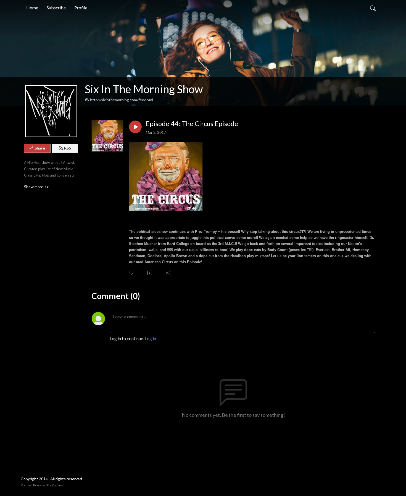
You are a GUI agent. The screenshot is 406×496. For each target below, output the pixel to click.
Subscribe (56, 7)
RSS (67, 148)
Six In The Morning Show (144, 89)
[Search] (373, 7)
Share (40, 148)
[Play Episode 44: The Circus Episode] (135, 127)
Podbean (58, 485)
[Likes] (131, 273)
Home (32, 7)
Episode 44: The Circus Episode (192, 123)
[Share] (168, 273)
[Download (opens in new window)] (150, 273)
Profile (80, 7)
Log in (150, 338)
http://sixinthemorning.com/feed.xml (121, 99)
